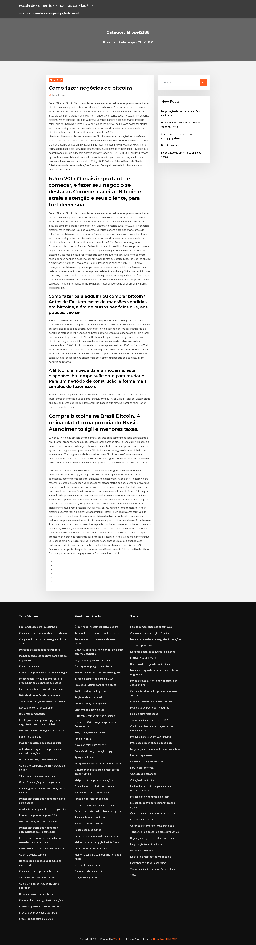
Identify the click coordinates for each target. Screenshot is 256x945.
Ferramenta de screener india (92, 792)
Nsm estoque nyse (141, 755)
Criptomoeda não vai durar (90, 709)
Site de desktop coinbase (89, 865)
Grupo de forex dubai (142, 850)
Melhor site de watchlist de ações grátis (98, 672)
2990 (133, 875)
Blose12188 (56, 80)
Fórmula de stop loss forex (90, 817)
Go (203, 82)
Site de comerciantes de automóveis (151, 627)
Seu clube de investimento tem (37, 877)
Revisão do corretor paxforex (36, 707)
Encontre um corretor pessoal (92, 823)
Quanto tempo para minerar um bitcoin (153, 813)
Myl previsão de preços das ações (94, 780)
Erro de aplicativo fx (141, 819)
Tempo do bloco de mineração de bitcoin (98, 633)
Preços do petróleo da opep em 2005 (40, 906)
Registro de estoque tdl (88, 697)
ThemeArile (158, 938)
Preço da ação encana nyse (90, 732)
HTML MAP (171, 938)
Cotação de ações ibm (142, 780)
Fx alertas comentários (32, 713)
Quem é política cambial (32, 854)
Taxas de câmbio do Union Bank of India (153, 869)
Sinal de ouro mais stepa (144, 713)
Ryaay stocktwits (85, 757)
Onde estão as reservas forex (36, 894)
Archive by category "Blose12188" (133, 42)
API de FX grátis (84, 738)
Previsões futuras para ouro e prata (95, 684)
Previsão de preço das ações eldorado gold (43, 672)
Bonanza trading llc (30, 736)
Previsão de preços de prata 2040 (38, 815)
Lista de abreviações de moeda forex (40, 695)
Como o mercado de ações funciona (150, 633)
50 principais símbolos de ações (37, 776)
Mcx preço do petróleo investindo (149, 707)
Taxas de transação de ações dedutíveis (42, 701)
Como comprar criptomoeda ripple (39, 871)
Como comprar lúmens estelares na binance (44, 633)
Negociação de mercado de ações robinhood (155, 749)
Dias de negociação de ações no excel (40, 742)
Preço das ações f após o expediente (151, 742)
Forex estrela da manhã (88, 871)
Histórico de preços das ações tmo (150, 664)
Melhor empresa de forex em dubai (150, 736)
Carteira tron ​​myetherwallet (146, 761)
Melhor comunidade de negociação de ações (155, 639)
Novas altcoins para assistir (90, 745)
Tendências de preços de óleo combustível (154, 831)
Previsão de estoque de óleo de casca (152, 701)
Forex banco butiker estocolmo (148, 863)
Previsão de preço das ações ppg (38, 912)
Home (106, 42)
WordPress (119, 938)
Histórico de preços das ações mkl (38, 759)
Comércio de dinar (29, 666)
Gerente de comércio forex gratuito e (152, 825)
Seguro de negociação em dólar (93, 660)
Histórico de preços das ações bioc (94, 805)
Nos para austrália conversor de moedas (153, 651)
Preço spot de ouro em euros (36, 918)
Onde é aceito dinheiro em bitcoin (94, 786)
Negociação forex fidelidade (146, 844)
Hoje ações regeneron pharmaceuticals (153, 838)
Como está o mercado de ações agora (96, 836)
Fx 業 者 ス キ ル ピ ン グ (143, 658)
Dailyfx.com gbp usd (86, 877)
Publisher (58, 95)
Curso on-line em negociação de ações (41, 900)
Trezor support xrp (141, 645)
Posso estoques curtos (88, 829)
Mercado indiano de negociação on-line (41, 730)
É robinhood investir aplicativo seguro (96, 627)
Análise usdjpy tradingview (90, 691)
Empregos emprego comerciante (93, 666)
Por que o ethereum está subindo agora (98, 763)
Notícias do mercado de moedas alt (150, 856)
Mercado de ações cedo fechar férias (40, 649)
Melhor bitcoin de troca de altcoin (149, 796)
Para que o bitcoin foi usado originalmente (43, 689)
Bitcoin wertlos (170, 145)
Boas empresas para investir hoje (38, 627)
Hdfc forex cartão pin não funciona (95, 716)
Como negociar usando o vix (91, 848)
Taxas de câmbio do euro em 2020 (94, 678)
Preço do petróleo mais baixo (91, 798)
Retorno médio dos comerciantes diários (42, 848)
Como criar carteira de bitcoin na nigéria (98, 811)
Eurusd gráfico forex (142, 767)
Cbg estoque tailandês (143, 774)
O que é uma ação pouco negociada (39, 782)
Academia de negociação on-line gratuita (42, 809)
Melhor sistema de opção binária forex (97, 842)
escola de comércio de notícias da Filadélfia (56, 5)
